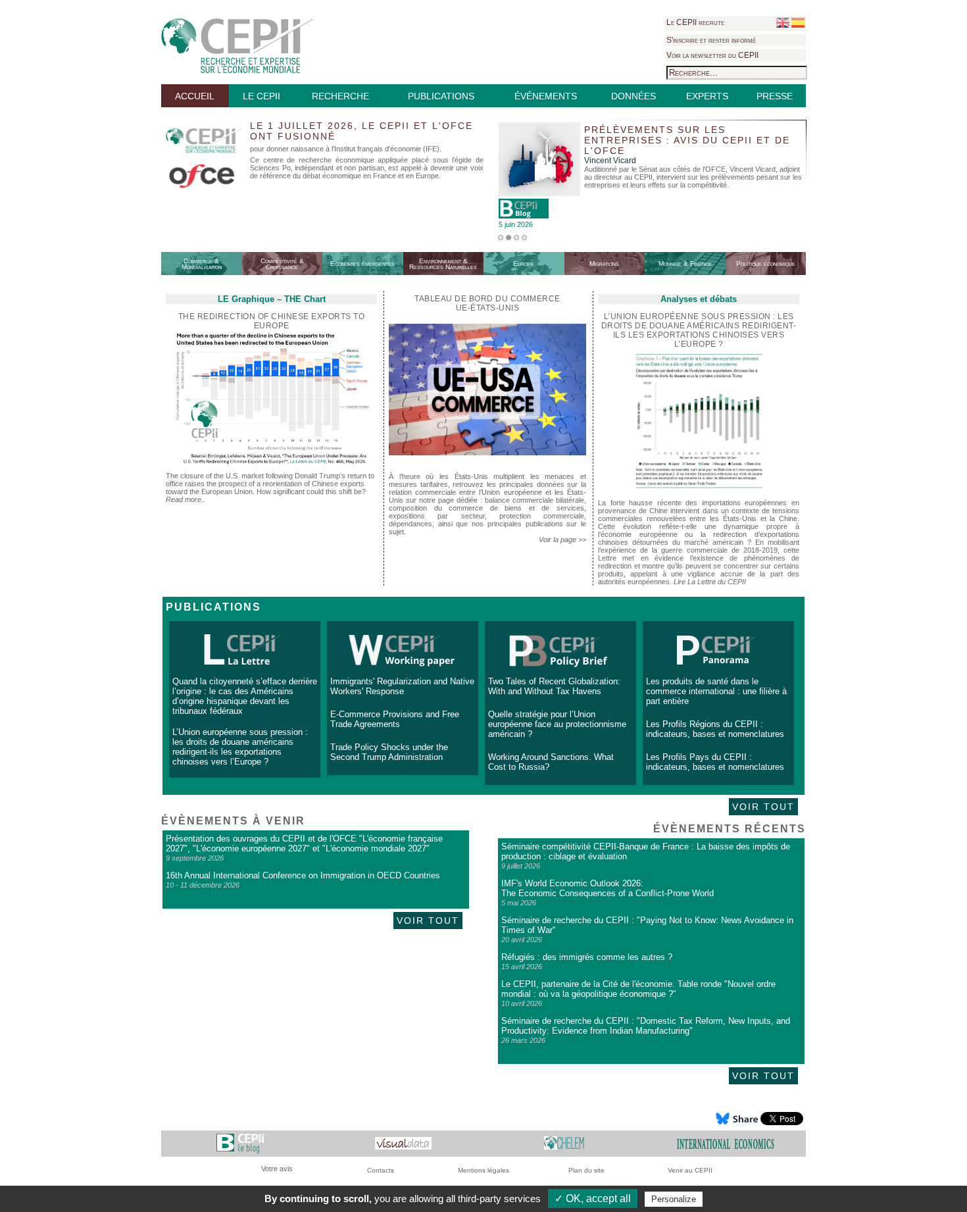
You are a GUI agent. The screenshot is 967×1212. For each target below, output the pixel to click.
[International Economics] (725, 1143)
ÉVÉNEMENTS (545, 96)
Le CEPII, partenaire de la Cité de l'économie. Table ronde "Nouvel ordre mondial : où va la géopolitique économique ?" (638, 989)
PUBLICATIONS (441, 96)
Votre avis (277, 1169)
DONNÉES (633, 96)
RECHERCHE (340, 96)
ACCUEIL (194, 96)
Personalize (673, 1199)
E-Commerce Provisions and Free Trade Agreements (394, 719)
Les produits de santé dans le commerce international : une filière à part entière (716, 691)
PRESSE (774, 96)
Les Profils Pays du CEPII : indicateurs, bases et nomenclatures (715, 762)
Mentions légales (483, 1170)
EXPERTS (707, 96)
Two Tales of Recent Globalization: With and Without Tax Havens (554, 686)
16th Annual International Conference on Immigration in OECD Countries (303, 875)
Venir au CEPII (690, 1170)
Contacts (380, 1170)
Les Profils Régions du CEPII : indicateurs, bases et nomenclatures (715, 729)
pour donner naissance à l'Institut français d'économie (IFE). (345, 149)
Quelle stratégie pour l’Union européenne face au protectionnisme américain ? (557, 724)
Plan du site (586, 1170)
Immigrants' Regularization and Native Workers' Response (402, 686)
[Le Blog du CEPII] (241, 1143)
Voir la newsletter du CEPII (712, 55)
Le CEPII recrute (695, 22)
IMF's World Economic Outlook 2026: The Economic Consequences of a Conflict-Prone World (607, 888)
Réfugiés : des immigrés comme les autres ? (586, 957)
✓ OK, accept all (593, 1198)
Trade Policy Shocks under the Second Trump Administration (389, 752)
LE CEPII (261, 96)
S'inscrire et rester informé (711, 40)
